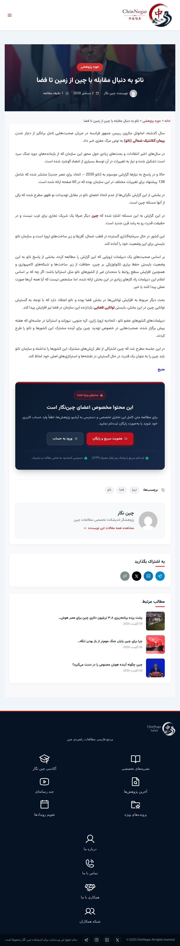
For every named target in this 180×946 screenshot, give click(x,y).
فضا (121, 490)
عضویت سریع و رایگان (107, 438)
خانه (168, 121)
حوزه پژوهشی (90, 67)
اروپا (134, 490)
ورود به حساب (62, 438)
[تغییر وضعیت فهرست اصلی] (10, 15)
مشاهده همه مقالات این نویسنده (111, 528)
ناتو (109, 490)
